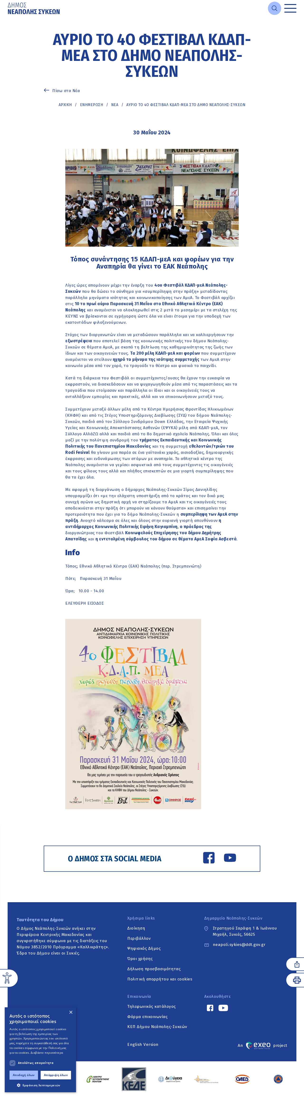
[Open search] (274, 8)
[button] (40, 1085)
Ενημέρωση (91, 105)
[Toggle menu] (290, 8)
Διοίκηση (136, 928)
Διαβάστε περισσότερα (47, 1053)
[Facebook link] (209, 858)
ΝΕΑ (115, 105)
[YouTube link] (230, 859)
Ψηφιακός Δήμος (144, 948)
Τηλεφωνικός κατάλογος (151, 1006)
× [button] (70, 1012)
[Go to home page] (34, 8)
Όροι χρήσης (140, 958)
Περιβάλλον (139, 938)
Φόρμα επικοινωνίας (147, 1016)
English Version (143, 1044)
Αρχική (65, 105)
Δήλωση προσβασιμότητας (153, 968)
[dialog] (40, 1049)
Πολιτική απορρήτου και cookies (159, 979)
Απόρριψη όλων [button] (56, 1075)
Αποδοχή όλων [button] (24, 1075)
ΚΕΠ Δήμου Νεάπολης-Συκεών (157, 1026)
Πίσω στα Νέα (66, 90)
